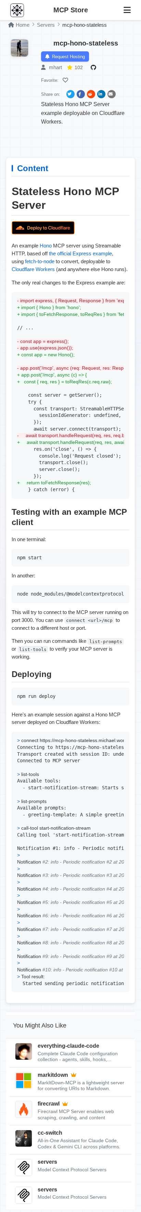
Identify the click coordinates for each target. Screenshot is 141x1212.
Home (22, 25)
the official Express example (80, 253)
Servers (46, 25)
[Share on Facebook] (81, 94)
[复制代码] (122, 299)
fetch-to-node (39, 261)
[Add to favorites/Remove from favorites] (66, 80)
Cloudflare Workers (33, 269)
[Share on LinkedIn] (101, 94)
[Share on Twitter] (70, 94)
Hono (46, 245)
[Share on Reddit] (91, 94)
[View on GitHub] (94, 67)
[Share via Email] (111, 94)
